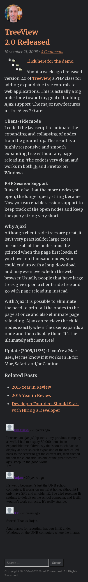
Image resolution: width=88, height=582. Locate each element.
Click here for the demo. (50, 61)
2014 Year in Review (31, 395)
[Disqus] (44, 478)
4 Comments (52, 51)
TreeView (41, 78)
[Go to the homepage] (14, 21)
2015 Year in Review (31, 387)
